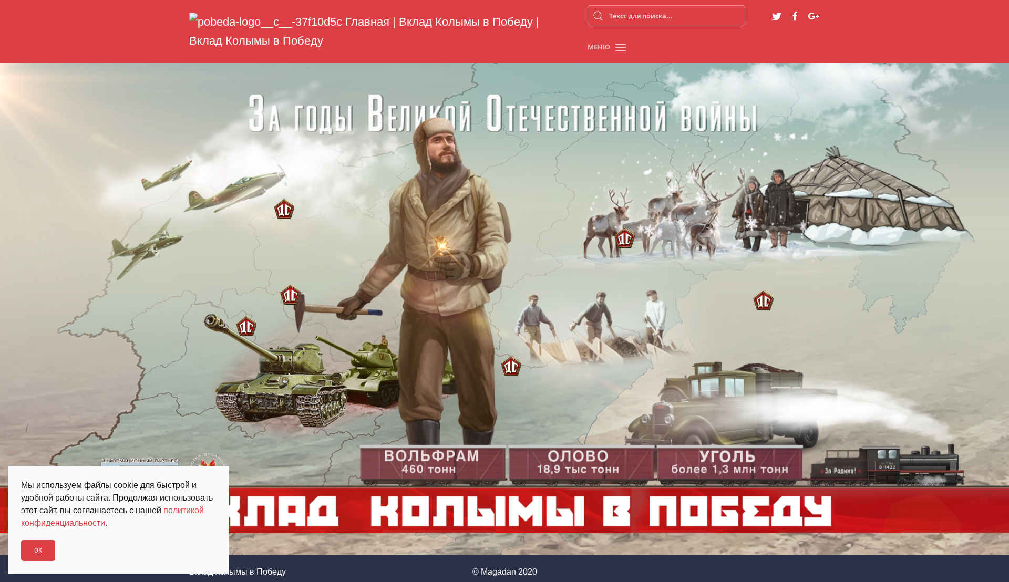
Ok (38, 550)
